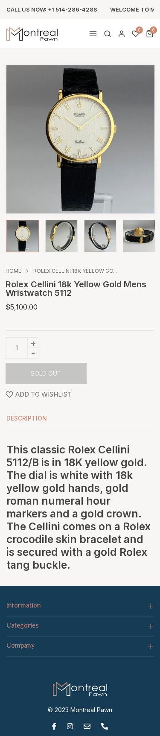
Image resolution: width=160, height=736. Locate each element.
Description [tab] (26, 418)
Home (13, 271)
